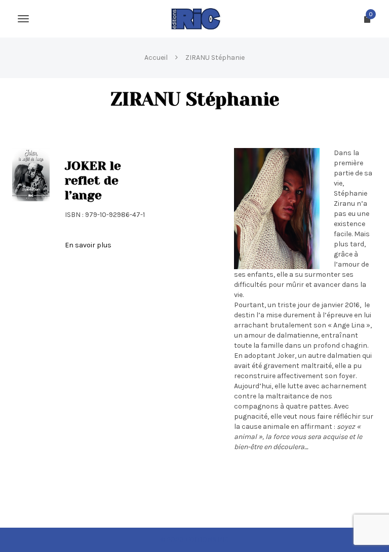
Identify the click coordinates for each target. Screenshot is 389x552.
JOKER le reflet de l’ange (93, 180)
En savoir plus (88, 245)
